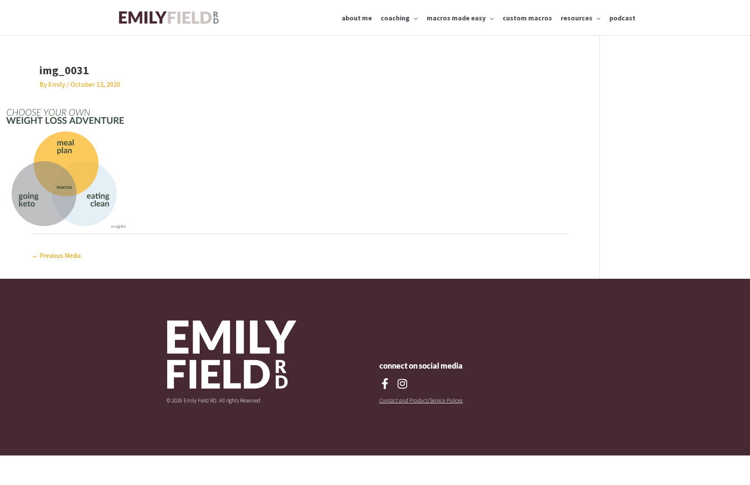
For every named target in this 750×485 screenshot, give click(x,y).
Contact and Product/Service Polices (421, 400)
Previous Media (56, 255)
